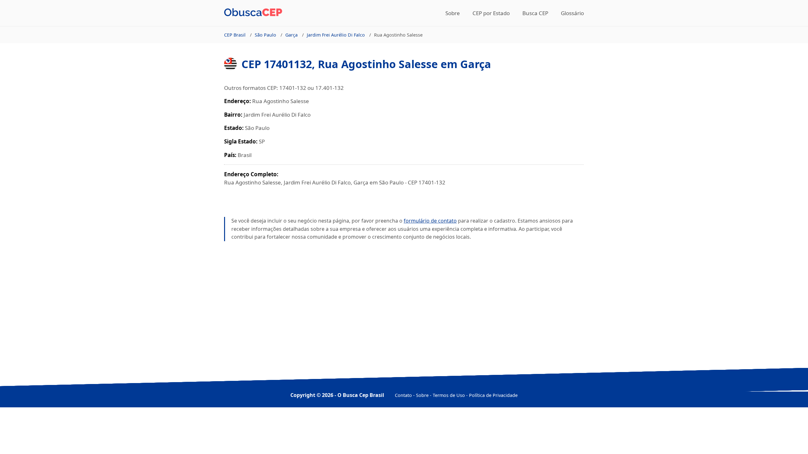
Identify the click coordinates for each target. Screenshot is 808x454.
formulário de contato (430, 220)
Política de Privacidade (493, 395)
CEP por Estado (491, 13)
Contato (403, 395)
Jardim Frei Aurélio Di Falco (336, 35)
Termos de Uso (449, 395)
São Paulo (265, 35)
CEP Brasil (235, 35)
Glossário (572, 13)
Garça (291, 35)
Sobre (452, 13)
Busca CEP (535, 13)
